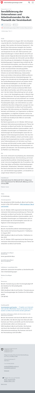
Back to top (4, 384)
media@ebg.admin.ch (10, 368)
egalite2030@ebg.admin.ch (11, 366)
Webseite (6, 370)
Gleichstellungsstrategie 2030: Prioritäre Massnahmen (17, 27)
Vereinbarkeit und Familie (9, 307)
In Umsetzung (7, 24)
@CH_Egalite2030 (9, 379)
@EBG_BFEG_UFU (9, 381)
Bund (15, 24)
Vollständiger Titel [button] (6, 31)
